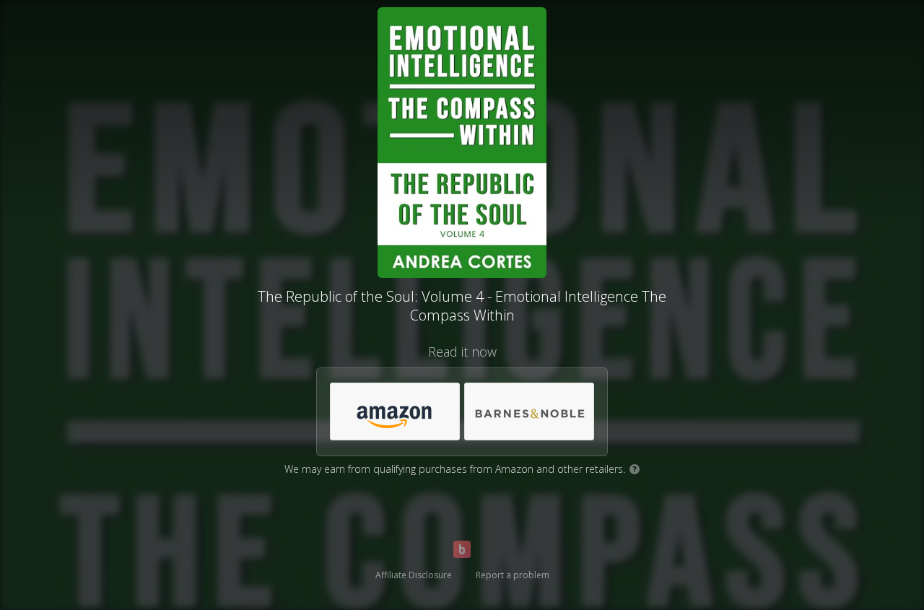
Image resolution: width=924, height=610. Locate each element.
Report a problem (512, 575)
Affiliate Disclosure (413, 575)
